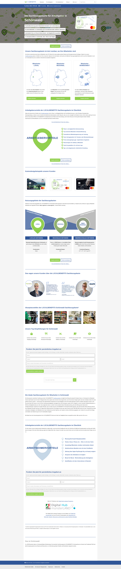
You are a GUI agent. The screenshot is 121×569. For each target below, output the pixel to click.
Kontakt (63, 566)
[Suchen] (95, 2)
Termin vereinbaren (66, 46)
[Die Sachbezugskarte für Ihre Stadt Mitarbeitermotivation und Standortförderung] (30, 2)
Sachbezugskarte (28, 56)
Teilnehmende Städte (29, 566)
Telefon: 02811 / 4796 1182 (31, 5)
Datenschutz (57, 566)
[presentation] (23, 184)
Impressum (50, 566)
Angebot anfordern (55, 46)
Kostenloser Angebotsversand (54, 5)
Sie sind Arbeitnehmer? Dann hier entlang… (60, 122)
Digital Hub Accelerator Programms (66, 501)
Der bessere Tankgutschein (40, 566)
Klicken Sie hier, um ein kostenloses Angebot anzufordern (37, 562)
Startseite (42, 2)
